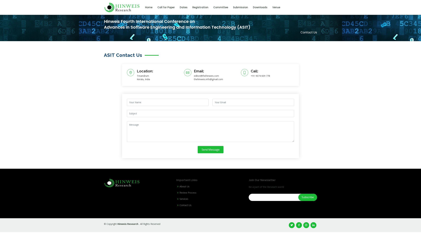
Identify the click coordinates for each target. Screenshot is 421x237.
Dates (183, 7)
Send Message (211, 149)
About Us (184, 186)
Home (148, 7)
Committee (220, 7)
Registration (200, 7)
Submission (240, 7)
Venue (276, 7)
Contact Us (185, 205)
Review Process (188, 193)
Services (184, 199)
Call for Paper (166, 7)
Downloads (260, 7)
